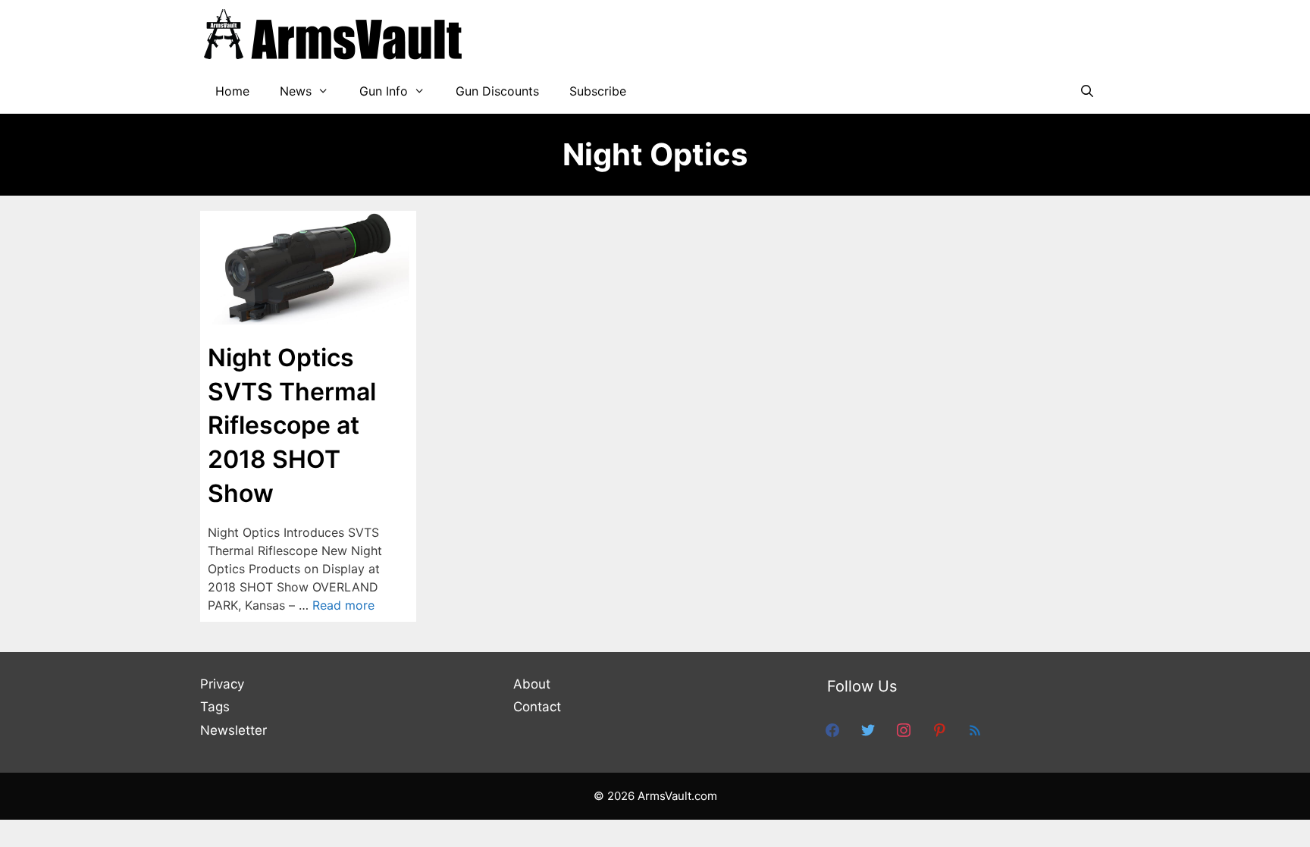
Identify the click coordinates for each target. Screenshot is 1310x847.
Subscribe (597, 91)
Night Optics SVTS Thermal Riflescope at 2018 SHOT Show (292, 425)
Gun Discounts (497, 91)
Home (232, 91)
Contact (537, 706)
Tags (215, 706)
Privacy (222, 684)
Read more (343, 605)
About (531, 684)
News (296, 91)
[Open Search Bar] (1087, 91)
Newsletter (233, 730)
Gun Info (383, 91)
